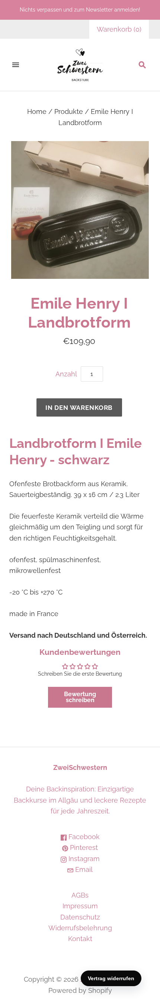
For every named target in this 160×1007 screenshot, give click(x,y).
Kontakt (80, 939)
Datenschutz (80, 917)
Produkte (68, 111)
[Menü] (15, 64)
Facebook (83, 837)
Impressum (80, 906)
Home (37, 111)
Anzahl (66, 374)
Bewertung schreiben (80, 697)
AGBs (80, 895)
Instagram (83, 859)
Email (83, 869)
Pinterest (83, 847)
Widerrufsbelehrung (80, 928)
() (119, 29)
